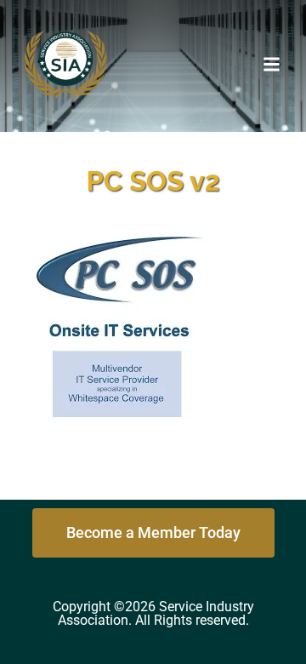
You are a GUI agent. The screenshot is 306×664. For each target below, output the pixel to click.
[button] (272, 63)
